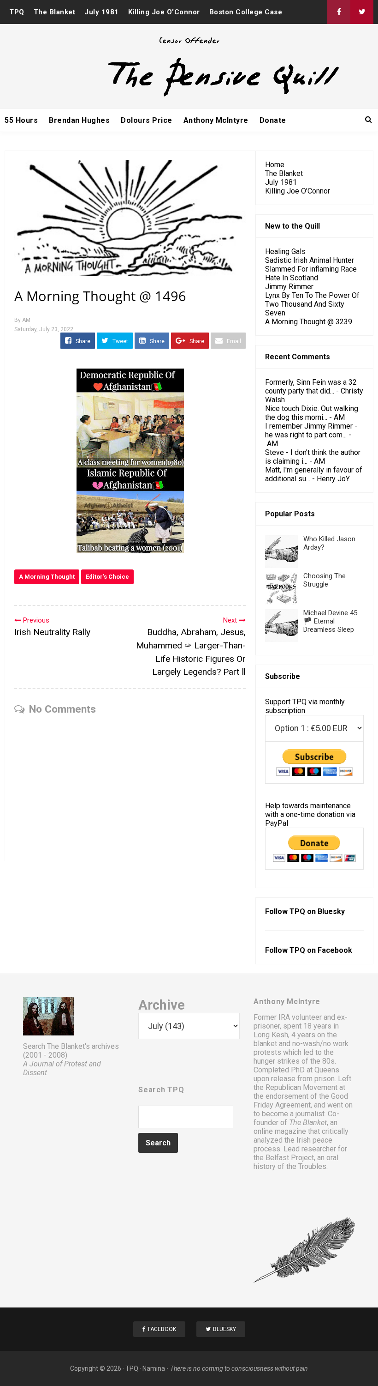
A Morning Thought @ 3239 (308, 321)
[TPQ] (189, 95)
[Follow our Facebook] (338, 12)
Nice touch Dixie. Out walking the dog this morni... (311, 413)
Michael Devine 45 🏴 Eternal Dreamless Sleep (330, 621)
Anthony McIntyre (215, 120)
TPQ (16, 12)
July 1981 (101, 12)
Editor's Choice (107, 576)
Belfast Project (290, 1157)
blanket (265, 1043)
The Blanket (55, 12)
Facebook (335, 950)
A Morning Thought (47, 576)
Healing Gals (285, 251)
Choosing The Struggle (324, 580)
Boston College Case (246, 12)
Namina (153, 1368)
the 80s (322, 1061)
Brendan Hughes (79, 120)
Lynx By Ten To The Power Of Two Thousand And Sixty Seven (312, 304)
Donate (273, 120)
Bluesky (331, 911)
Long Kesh (271, 1034)
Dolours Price (146, 120)
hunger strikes (277, 1061)
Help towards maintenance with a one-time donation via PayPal (310, 814)
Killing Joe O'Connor (164, 12)
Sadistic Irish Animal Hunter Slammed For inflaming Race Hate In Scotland (311, 269)
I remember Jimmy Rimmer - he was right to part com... (311, 430)
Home (274, 164)
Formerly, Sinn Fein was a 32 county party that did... (311, 386)
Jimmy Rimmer (289, 286)
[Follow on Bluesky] (361, 12)
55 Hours (21, 120)
